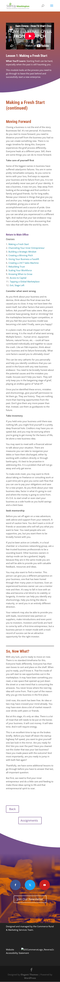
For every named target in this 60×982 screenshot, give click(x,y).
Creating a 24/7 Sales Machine (23, 262)
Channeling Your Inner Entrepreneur (26, 247)
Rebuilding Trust (16, 266)
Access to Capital (18, 277)
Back (12, 809)
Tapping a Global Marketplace (24, 281)
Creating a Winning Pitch (20, 255)
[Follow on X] (30, 885)
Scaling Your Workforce (20, 270)
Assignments (29, 820)
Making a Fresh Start (18, 244)
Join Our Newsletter (30, 899)
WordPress (30, 978)
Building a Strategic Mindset (22, 251)
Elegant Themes (29, 974)
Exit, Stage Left (17, 285)
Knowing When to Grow (20, 274)
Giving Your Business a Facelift (23, 259)
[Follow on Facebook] (15, 885)
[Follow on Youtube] (44, 885)
